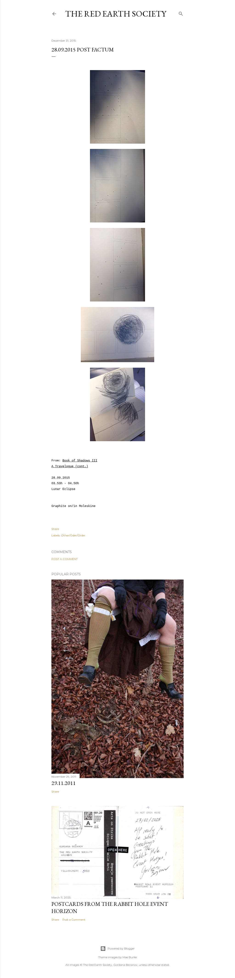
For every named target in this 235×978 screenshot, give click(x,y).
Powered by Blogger (121, 948)
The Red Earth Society (115, 13)
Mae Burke (130, 957)
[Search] (181, 12)
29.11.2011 (63, 783)
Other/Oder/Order (73, 535)
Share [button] (55, 529)
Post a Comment (64, 559)
